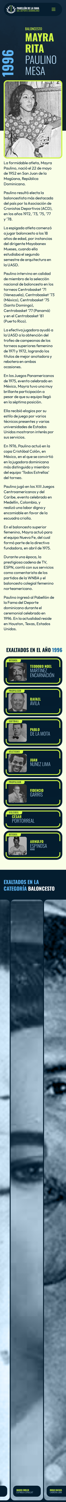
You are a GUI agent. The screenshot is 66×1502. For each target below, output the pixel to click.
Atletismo (14, 751)
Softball (14, 721)
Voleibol (14, 812)
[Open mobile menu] (53, 9)
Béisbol (13, 660)
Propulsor (15, 691)
